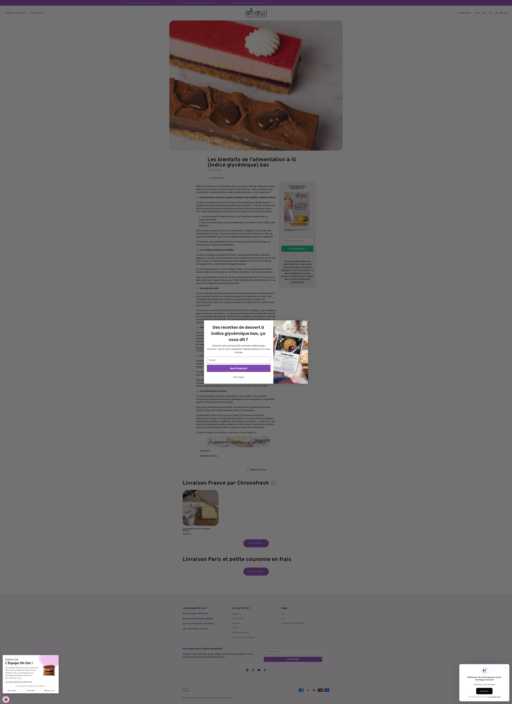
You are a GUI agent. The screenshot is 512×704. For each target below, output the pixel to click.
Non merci (12, 690)
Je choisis (31, 690)
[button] (5, 699)
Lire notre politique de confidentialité (18, 682)
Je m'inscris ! (239, 368)
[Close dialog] (304, 323)
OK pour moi (49, 690)
